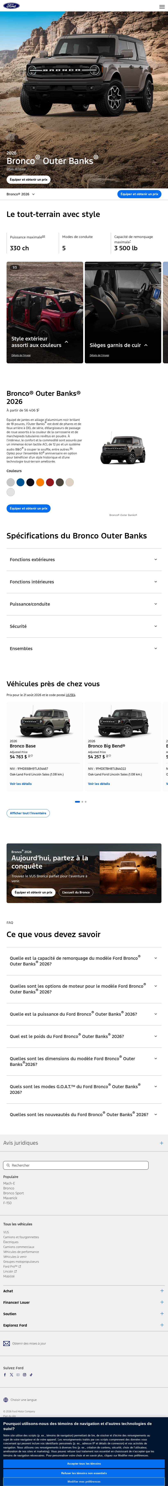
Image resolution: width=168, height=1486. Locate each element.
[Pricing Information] (32, 757)
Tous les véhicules (17, 1224)
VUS (6, 1232)
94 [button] (71, 448)
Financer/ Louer (16, 1302)
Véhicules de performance (21, 1252)
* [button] (130, 241)
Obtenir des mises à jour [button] (29, 1343)
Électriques (10, 1242)
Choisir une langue (24, 1400)
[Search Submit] (8, 1165)
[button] (77, 369)
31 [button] (29, 755)
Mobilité (9, 1276)
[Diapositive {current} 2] (82, 369)
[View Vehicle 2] (82, 802)
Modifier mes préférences (84, 1481)
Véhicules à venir (15, 1257)
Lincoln (8, 1271)
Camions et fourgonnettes (21, 1237)
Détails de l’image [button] (99, 355)
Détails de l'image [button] (16, 169)
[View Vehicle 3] (85, 802)
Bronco (8, 1188)
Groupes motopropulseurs (21, 1262)
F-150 (7, 1203)
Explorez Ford (15, 1325)
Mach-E (9, 1183)
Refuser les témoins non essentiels (84, 1473)
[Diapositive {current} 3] (85, 369)
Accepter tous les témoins (84, 1463)
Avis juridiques (20, 1143)
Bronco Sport (13, 1193)
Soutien (9, 1314)
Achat (8, 1291)
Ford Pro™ (10, 1266)
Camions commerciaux (18, 1247)
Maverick (10, 1198)
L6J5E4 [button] (70, 695)
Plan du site (9, 1416)
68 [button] (43, 236)
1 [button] (38, 409)
